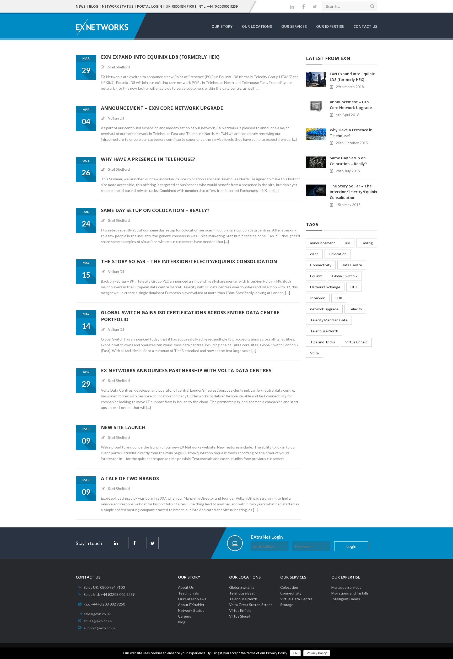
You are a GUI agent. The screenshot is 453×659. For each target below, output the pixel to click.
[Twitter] (314, 6)
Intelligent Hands (345, 599)
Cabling (366, 243)
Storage (286, 604)
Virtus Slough (240, 616)
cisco (314, 254)
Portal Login (149, 6)
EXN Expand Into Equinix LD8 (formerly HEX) (160, 57)
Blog (93, 6)
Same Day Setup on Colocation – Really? (155, 210)
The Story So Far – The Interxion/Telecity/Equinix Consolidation (189, 261)
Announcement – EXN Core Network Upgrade (162, 108)
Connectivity (320, 265)
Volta (314, 353)
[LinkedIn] (292, 6)
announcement (322, 243)
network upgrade (324, 309)
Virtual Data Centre (296, 599)
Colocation (338, 254)
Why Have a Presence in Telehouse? (148, 159)
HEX (354, 287)
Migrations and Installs (350, 593)
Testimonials (188, 593)
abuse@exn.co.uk (98, 621)
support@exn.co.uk (99, 628)
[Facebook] (303, 6)
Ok (295, 653)
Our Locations (257, 26)
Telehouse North (324, 331)
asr (347, 243)
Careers (184, 616)
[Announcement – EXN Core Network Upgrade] (316, 106)
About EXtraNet (191, 604)
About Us (186, 587)
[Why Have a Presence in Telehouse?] (316, 134)
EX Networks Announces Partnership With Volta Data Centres (186, 370)
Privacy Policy (317, 653)
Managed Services (346, 587)
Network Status (117, 6)
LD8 (339, 298)
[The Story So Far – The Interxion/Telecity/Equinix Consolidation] (316, 190)
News (80, 6)
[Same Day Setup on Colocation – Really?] (316, 162)
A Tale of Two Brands (130, 478)
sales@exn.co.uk (97, 614)
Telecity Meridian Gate (329, 320)
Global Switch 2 (345, 276)
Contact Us (365, 26)
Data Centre (352, 265)
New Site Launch (123, 427)
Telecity (355, 309)
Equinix (316, 276)
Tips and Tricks (322, 342)
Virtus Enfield (356, 342)
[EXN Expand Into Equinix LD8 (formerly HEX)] (316, 79)
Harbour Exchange (325, 287)
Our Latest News (192, 599)
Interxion (317, 298)
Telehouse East (242, 593)
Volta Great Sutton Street (250, 604)
